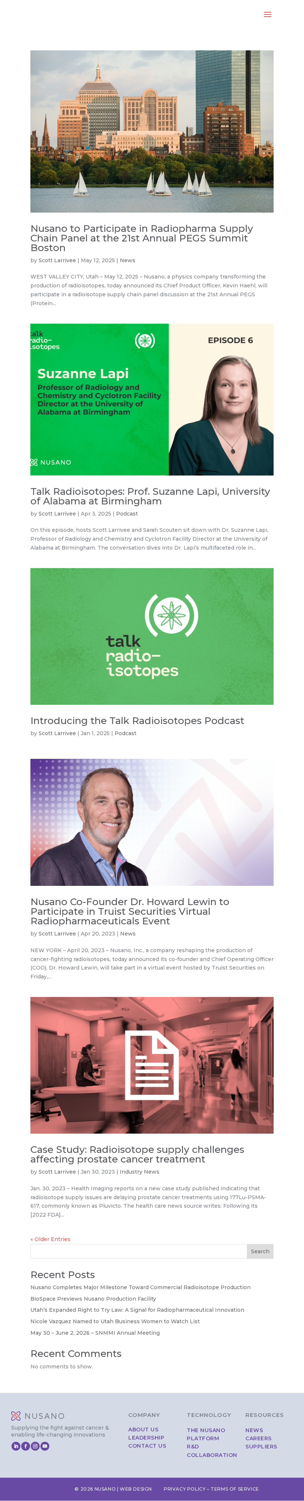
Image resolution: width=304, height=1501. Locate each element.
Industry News (139, 1171)
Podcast (127, 513)
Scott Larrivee (57, 260)
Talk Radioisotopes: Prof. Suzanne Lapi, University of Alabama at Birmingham (150, 496)
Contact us (147, 1445)
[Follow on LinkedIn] (15, 1446)
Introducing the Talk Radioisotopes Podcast (137, 721)
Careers (258, 1438)
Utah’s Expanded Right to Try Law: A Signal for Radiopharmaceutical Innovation (137, 1310)
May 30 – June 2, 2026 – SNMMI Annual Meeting (95, 1333)
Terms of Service (235, 1489)
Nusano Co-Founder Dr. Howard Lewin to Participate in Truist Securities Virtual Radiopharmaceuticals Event (129, 911)
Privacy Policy (184, 1489)
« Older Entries (50, 1239)
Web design (136, 1489)
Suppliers (261, 1446)
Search (260, 1251)
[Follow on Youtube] (44, 1446)
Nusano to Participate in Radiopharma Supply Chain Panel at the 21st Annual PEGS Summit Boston (141, 238)
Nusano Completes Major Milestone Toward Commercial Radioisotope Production (140, 1287)
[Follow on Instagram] (35, 1446)
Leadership (146, 1437)
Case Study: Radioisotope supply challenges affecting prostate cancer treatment (137, 1154)
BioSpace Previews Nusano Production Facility (93, 1298)
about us (143, 1429)
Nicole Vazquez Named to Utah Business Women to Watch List (115, 1321)
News (127, 260)
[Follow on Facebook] (25, 1446)
